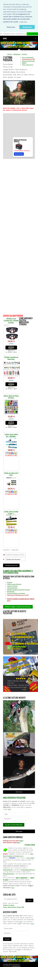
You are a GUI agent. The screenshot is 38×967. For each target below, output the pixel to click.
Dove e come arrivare (28, 61)
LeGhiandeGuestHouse (28, 870)
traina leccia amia (12, 588)
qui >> (18, 842)
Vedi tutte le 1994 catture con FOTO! (18, 595)
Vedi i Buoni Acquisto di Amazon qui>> (18, 855)
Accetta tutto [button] (27, 27)
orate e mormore (12, 586)
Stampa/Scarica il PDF (28, 59)
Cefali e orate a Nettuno (14, 584)
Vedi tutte (19, 792)
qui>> (9, 809)
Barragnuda (10, 591)
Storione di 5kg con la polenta (16, 593)
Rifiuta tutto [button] (11, 27)
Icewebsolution (16, 966)
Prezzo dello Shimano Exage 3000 (13, 907)
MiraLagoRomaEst (8, 874)
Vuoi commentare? (27, 57)
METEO (24, 63)
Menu (5, 38)
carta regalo (30, 858)
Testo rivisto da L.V (27, 65)
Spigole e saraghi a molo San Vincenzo (18, 590)
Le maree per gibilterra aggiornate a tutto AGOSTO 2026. (18, 572)
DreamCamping (7, 870)
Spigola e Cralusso (8, 905)
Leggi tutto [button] (23, 22)
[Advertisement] (19, 236)
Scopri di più (19, 154)
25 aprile (9, 582)
